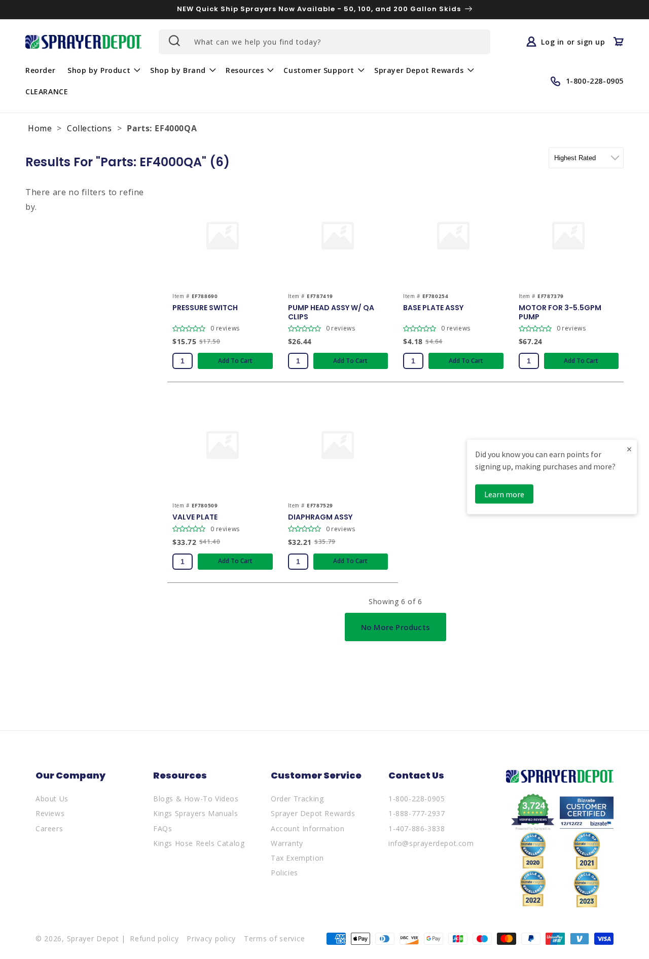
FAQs (162, 828)
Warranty (287, 843)
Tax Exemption (297, 858)
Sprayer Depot (93, 938)
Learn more (504, 494)
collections (89, 128)
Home (40, 128)
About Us (51, 798)
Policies (284, 872)
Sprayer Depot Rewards (313, 813)
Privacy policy (211, 938)
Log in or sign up (573, 41)
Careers (49, 828)
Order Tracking (297, 798)
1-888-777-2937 (416, 813)
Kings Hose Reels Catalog (198, 843)
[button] (102, 70)
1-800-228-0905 (416, 798)
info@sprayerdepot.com (431, 843)
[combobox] (324, 41)
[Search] (173, 40)
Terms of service (274, 938)
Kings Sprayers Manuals (195, 813)
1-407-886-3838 (416, 828)
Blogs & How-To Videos (196, 798)
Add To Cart (235, 360)
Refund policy (154, 938)
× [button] (629, 448)
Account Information (307, 828)
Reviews (49, 813)
